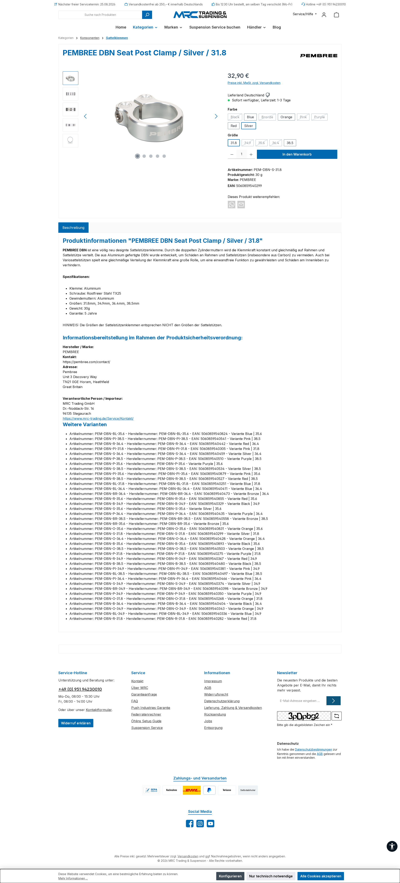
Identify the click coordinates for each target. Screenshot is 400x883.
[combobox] (100, 15)
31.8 (234, 143)
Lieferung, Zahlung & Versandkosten (233, 708)
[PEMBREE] (318, 56)
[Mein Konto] (324, 14)
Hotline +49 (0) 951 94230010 (326, 4)
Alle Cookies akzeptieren (320, 876)
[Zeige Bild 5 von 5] (164, 156)
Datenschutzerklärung (222, 701)
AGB (207, 688)
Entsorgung (213, 728)
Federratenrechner (146, 714)
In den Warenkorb (297, 154)
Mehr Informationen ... (73, 878)
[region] (141, 116)
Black (236, 118)
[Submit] (333, 700)
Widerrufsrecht (216, 694)
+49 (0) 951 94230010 (80, 689)
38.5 (290, 143)
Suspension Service (147, 728)
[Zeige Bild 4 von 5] (157, 156)
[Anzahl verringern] (232, 154)
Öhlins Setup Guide (146, 721)
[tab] (73, 227)
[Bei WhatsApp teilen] (231, 204)
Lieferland (235, 95)
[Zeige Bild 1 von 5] (137, 156)
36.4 (277, 143)
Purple (321, 118)
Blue (250, 117)
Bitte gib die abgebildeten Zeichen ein (304, 725)
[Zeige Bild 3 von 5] (150, 156)
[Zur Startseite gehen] (200, 14)
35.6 (263, 143)
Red (234, 126)
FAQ (134, 701)
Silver (248, 126)
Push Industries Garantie (150, 708)
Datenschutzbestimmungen (313, 749)
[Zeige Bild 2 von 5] (144, 156)
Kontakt (137, 681)
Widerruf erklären (76, 723)
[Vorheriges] (85, 116)
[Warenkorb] (336, 14)
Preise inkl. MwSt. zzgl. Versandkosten (254, 83)
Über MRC (139, 688)
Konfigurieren (230, 876)
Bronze (268, 118)
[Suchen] (147, 15)
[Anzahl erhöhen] (251, 154)
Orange (286, 117)
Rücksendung (215, 714)
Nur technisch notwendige (271, 876)
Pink (305, 118)
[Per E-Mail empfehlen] (241, 204)
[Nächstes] (216, 116)
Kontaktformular (99, 710)
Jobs (208, 721)
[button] (267, 95)
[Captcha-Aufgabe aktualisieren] (337, 716)
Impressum (213, 681)
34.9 (249, 143)
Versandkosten (188, 856)
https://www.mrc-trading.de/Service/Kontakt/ (98, 418)
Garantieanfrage (144, 694)
